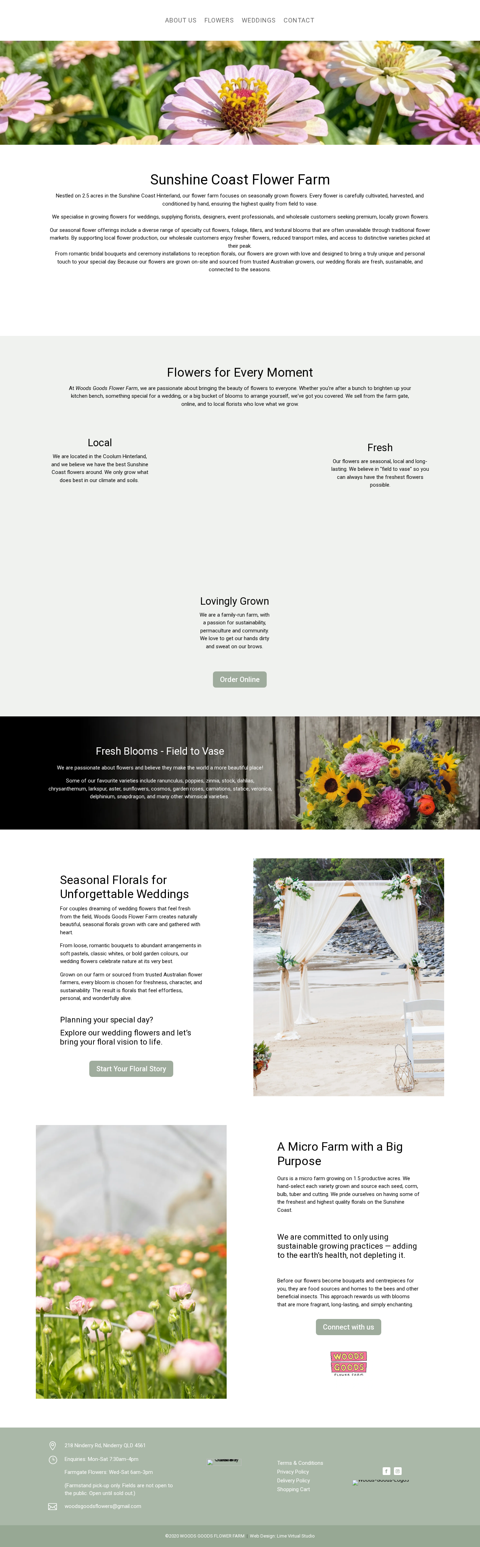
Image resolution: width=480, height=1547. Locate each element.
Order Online (240, 679)
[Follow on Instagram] (398, 1471)
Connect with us (348, 1327)
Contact (299, 20)
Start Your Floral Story (131, 1069)
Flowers (219, 20)
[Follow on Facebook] (386, 1471)
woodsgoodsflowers (103, 1506)
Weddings (259, 20)
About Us (181, 20)
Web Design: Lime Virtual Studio (282, 1536)
